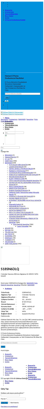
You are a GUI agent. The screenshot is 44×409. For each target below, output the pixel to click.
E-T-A (7, 159)
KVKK (7, 18)
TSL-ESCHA (9, 232)
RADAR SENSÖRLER (16, 177)
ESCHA (7, 230)
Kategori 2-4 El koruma (17, 171)
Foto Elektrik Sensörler (21, 224)
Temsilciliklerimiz (11, 14)
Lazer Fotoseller (22, 226)
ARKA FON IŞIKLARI (16, 188)
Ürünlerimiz (9, 12)
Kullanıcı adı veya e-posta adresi (12, 393)
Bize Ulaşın (9, 16)
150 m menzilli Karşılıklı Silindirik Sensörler (24, 180)
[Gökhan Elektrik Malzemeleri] (12, 113)
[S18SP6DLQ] (10, 144)
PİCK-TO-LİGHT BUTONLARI (20, 212)
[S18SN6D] (10, 133)
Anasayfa (8, 10)
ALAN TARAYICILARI (17, 179)
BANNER (22, 119)
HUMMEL (8, 236)
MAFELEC (8, 238)
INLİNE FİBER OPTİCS (17, 198)
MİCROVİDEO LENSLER (18, 208)
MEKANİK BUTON (16, 206)
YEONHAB (9, 242)
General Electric (10, 157)
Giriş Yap (4, 403)
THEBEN (8, 240)
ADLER (7, 228)
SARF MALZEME (11, 244)
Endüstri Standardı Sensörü (18, 190)
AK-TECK (8, 234)
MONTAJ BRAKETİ (16, 210)
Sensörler (30, 119)
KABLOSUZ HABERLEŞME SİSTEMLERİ (23, 175)
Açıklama (8, 288)
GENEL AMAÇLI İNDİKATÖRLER (21, 169)
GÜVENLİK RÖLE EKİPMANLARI (21, 173)
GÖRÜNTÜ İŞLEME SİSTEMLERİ (21, 196)
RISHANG (8, 155)
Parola (3, 399)
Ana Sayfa (4, 119)
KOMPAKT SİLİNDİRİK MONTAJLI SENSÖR (25, 200)
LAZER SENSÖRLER (16, 167)
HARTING (9, 161)
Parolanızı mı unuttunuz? (9, 406)
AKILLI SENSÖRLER (16, 186)
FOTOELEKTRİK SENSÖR (18, 165)
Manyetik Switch (15, 204)
